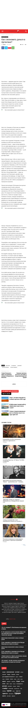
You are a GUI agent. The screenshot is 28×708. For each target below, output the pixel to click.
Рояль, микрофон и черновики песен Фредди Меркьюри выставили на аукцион (12, 643)
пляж (7, 683)
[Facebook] (2, 47)
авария (4, 672)
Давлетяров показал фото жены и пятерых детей (12, 638)
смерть (18, 686)
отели (22, 681)
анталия (17, 672)
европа (17, 676)
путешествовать (5, 367)
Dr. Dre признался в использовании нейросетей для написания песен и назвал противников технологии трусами (13, 633)
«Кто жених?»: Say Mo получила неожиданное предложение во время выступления (13, 661)
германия (13, 674)
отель (3, 683)
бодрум (8, 674)
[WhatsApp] (13, 47)
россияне (10, 686)
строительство (16, 688)
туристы (5, 693)
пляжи (11, 683)
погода (14, 683)
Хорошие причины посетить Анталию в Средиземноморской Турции (21, 375)
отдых (18, 681)
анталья (21, 672)
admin (4, 44)
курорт (4, 681)
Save (10, 48)
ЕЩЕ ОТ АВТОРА (6, 393)
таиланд (4, 691)
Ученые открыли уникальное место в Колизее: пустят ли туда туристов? (17, 413)
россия (4, 686)
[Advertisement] (14, 15)
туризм (9, 691)
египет (21, 676)
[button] (2, 31)
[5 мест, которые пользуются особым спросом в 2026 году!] (5, 399)
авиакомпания (10, 672)
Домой (2, 34)
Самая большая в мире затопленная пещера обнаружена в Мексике (7, 375)
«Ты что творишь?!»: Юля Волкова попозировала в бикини (13, 628)
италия (11, 679)
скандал (14, 686)
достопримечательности (8, 676)
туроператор (11, 693)
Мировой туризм (9, 34)
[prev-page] (2, 418)
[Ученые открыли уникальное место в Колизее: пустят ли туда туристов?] (5, 413)
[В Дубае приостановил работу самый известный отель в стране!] (5, 406)
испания (7, 679)
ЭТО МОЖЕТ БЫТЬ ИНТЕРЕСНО (10, 391)
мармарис (13, 681)
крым (21, 679)
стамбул (4, 688)
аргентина (8, 365)
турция (17, 693)
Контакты (24, 706)
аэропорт (4, 674)
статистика (10, 688)
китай (18, 679)
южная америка (13, 367)
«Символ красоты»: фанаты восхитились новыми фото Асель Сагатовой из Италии (14, 656)
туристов (18, 691)
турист (13, 691)
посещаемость (19, 683)
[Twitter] (6, 47)
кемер (15, 679)
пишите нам (12, 619)
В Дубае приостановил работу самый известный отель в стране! (17, 406)
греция (17, 674)
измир (3, 679)
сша (21, 688)
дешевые (20, 365)
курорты (8, 681)
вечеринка (13, 365)
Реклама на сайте (17, 706)
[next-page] (5, 418)
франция (13, 695)
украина (4, 696)
